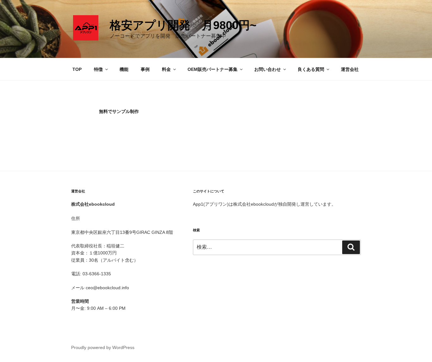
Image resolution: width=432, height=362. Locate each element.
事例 (145, 69)
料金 (166, 69)
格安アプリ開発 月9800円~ (183, 25)
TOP (77, 69)
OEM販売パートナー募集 (213, 69)
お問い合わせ (267, 69)
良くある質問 (311, 69)
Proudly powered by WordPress (102, 347)
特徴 (98, 69)
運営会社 (350, 69)
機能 (124, 69)
